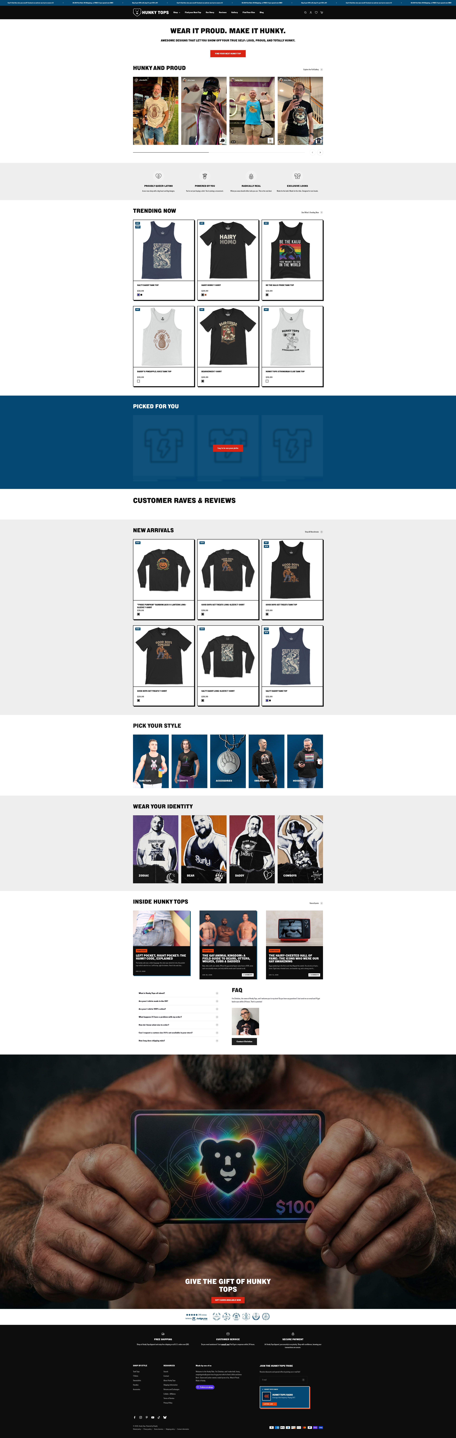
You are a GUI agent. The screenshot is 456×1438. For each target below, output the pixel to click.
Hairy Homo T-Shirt (211, 285)
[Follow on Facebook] (134, 1417)
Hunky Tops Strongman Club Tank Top (285, 371)
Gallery (234, 12)
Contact (166, 1376)
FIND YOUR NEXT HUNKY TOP (228, 53)
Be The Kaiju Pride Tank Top (280, 285)
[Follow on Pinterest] (146, 1417)
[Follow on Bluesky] (164, 1417)
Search (166, 1371)
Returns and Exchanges (171, 1389)
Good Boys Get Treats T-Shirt (152, 691)
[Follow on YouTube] (152, 1417)
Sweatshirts (137, 1380)
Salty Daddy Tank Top (148, 285)
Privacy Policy (168, 1403)
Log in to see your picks (228, 448)
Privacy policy (147, 1429)
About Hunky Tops (169, 1380)
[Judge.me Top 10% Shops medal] (256, 1316)
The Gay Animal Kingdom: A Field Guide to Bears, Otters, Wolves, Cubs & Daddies (226, 958)
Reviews (223, 12)
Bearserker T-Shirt (211, 371)
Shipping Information (171, 1385)
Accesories (136, 1389)
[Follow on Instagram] (140, 1417)
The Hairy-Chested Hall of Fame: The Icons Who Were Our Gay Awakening (294, 958)
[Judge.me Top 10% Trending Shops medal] (266, 1316)
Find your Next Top (193, 12)
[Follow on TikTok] (158, 1417)
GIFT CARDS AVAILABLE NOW (228, 1300)
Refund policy (137, 1429)
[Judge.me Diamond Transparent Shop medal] (226, 1316)
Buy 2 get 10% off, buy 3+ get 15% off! (62, 3)
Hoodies (135, 1385)
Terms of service (158, 1429)
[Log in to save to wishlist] (191, 223)
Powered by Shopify (151, 1426)
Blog (262, 12)
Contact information (183, 1429)
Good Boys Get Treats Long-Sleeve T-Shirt (223, 605)
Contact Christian (244, 1041)
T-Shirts (135, 1376)
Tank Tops (136, 1371)
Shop (175, 12)
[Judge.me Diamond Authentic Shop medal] (216, 1316)
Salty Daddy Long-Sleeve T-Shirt (218, 691)
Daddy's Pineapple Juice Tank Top (154, 371)
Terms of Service (169, 1398)
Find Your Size (249, 12)
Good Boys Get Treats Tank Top (281, 605)
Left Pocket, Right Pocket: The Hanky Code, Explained (161, 957)
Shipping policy (170, 1429)
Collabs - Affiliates (170, 1394)
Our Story (210, 12)
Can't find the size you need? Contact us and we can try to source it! (117, 3)
